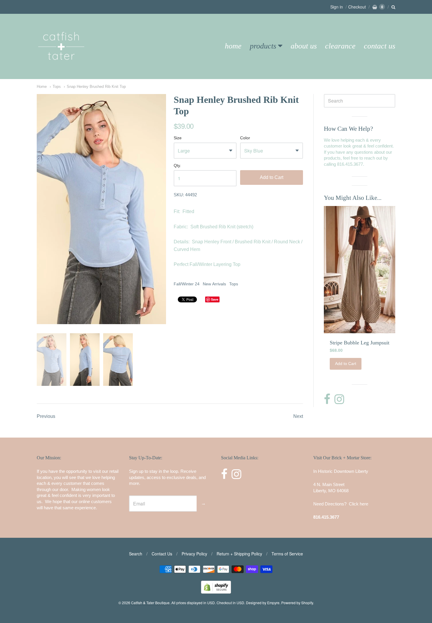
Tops (57, 86)
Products (263, 46)
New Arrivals (214, 284)
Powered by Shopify (297, 602)
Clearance (340, 46)
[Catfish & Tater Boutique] (62, 68)
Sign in (336, 7)
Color (245, 138)
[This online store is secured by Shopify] (216, 591)
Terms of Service (287, 554)
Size (178, 138)
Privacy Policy (194, 554)
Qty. (177, 165)
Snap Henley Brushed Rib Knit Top (96, 86)
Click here (358, 503)
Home (233, 46)
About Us (304, 46)
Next (298, 416)
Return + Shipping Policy (239, 554)
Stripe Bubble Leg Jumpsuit (359, 343)
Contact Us (379, 46)
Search (135, 554)
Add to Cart (271, 177)
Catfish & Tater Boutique (150, 602)
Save (214, 299)
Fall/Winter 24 (187, 284)
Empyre (273, 602)
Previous (46, 416)
